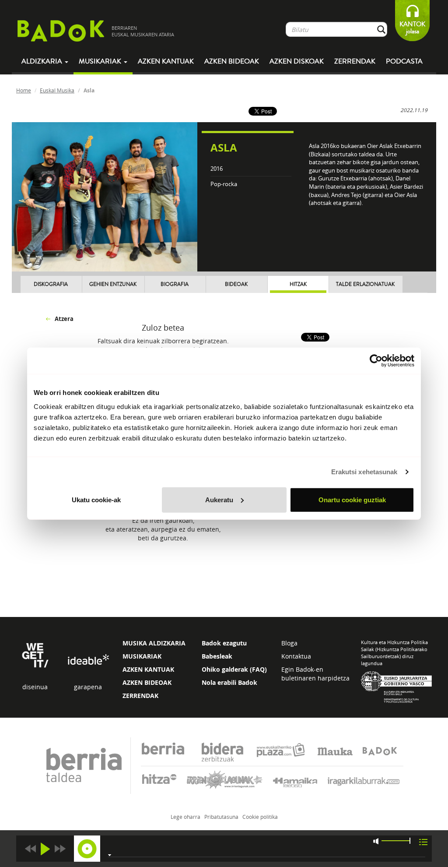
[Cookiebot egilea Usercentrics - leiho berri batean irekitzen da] (376, 360)
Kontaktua (296, 656)
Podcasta (404, 61)
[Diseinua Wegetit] (35, 654)
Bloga (289, 643)
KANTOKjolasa (412, 28)
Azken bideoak (231, 61)
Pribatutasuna (221, 816)
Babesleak (217, 656)
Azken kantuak (166, 61)
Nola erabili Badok (229, 682)
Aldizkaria (42, 61)
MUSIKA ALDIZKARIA (154, 643)
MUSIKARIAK (141, 656)
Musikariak (101, 61)
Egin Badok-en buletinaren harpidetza (315, 673)
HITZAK (298, 284)
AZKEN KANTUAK (148, 669)
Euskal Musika (57, 90)
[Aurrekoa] (30, 849)
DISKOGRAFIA (51, 284)
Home (23, 90)
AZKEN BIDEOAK (147, 682)
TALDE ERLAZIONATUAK (365, 284)
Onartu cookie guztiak (352, 499)
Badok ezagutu (224, 643)
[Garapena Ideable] (88, 660)
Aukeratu (219, 499)
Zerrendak (354, 61)
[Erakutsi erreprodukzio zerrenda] (423, 841)
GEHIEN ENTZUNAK (112, 284)
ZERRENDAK (140, 695)
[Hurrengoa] (59, 849)
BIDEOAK (236, 284)
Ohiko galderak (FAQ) (234, 669)
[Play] (45, 849)
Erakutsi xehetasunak (364, 472)
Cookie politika (260, 816)
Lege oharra (185, 816)
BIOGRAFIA (175, 284)
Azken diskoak (297, 61)
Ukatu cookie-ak (96, 499)
